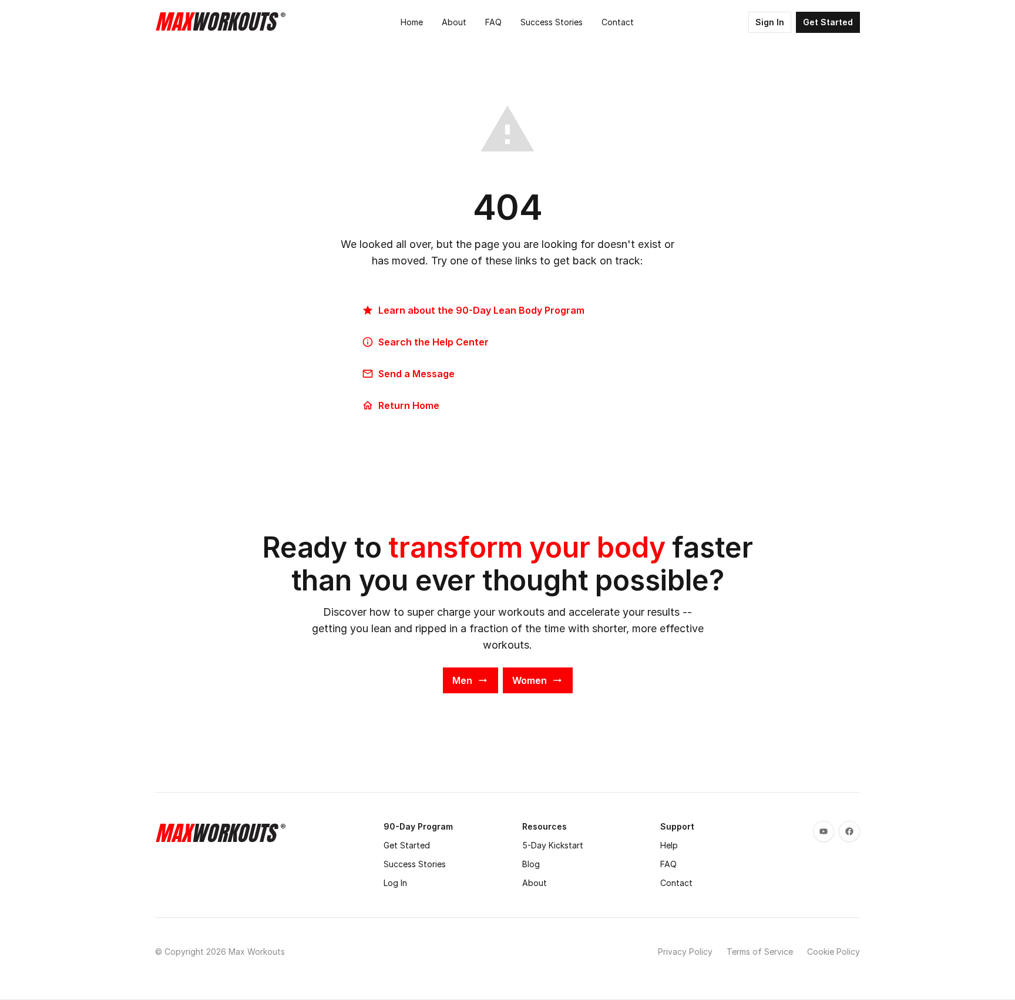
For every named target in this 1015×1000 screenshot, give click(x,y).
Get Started (407, 845)
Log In (395, 883)
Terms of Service (760, 952)
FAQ (668, 864)
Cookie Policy (833, 952)
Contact (676, 883)
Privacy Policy (685, 952)
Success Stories (415, 864)
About (534, 883)
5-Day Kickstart (552, 845)
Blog (531, 864)
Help (669, 845)
